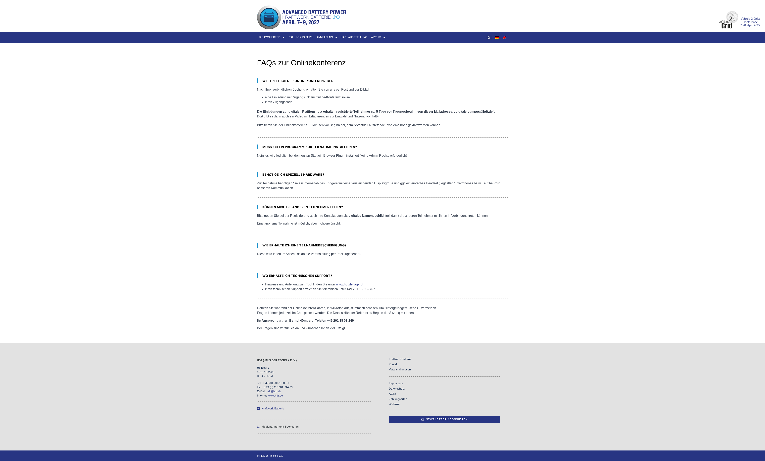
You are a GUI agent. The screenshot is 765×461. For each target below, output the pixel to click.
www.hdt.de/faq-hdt (349, 284)
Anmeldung (325, 37)
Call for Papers (301, 37)
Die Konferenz (269, 37)
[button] (489, 37)
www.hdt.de (275, 395)
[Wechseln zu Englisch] (504, 37)
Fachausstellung (354, 37)
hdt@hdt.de (274, 391)
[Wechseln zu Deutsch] (497, 37)
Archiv (376, 37)
